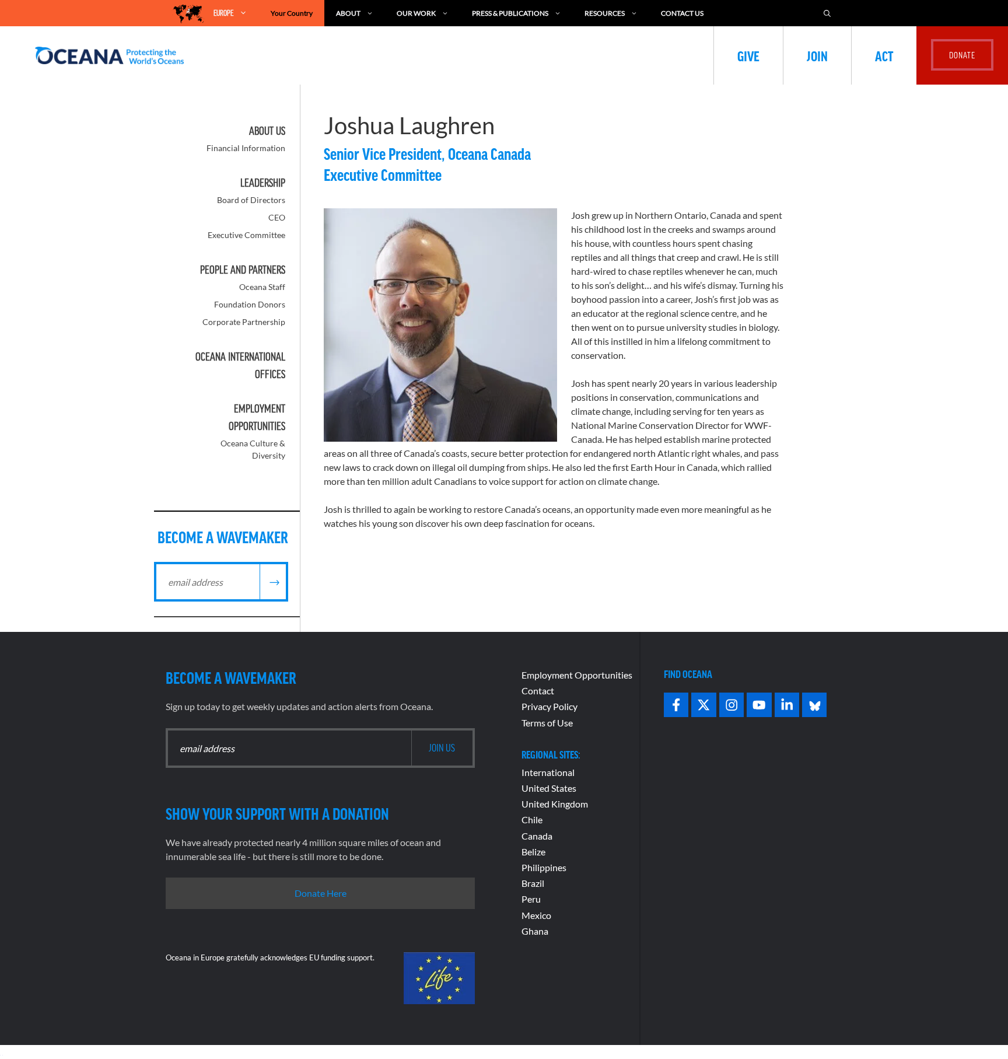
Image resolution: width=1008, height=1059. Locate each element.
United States (549, 788)
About (348, 13)
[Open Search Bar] (827, 13)
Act (884, 55)
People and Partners (242, 269)
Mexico (536, 915)
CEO (276, 217)
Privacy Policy (550, 706)
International (548, 772)
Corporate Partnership (243, 322)
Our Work (416, 13)
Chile (532, 819)
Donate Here (320, 893)
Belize (533, 851)
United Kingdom (555, 803)
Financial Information (245, 148)
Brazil (533, 883)
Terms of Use (547, 722)
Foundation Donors (249, 304)
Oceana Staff (262, 287)
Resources (604, 13)
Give (748, 55)
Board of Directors (251, 200)
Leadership (262, 182)
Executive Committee (246, 235)
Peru (531, 898)
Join (817, 55)
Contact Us (682, 13)
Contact (538, 690)
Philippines (544, 867)
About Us (267, 131)
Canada (537, 835)
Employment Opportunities (577, 674)
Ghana (535, 930)
